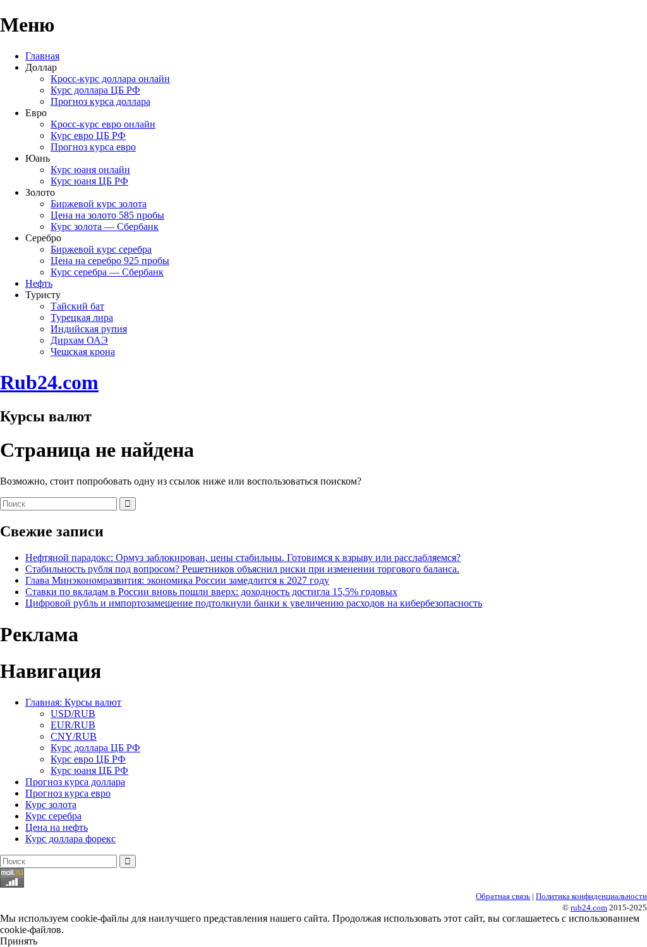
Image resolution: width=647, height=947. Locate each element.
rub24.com (589, 907)
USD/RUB (73, 713)
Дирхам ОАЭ (79, 340)
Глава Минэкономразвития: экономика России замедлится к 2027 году (177, 580)
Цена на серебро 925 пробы (110, 260)
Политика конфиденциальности (591, 896)
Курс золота (50, 804)
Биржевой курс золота (99, 203)
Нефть (38, 283)
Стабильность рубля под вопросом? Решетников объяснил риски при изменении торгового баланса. (242, 569)
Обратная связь (503, 896)
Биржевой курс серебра (101, 249)
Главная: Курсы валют (73, 702)
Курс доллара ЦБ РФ (95, 90)
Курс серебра (53, 816)
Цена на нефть (56, 827)
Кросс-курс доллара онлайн (110, 78)
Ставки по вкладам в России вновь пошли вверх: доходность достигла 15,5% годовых (211, 591)
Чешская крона (83, 351)
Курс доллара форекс (70, 838)
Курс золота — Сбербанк (105, 226)
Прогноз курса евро (93, 147)
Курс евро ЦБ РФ (88, 135)
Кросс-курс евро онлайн (103, 124)
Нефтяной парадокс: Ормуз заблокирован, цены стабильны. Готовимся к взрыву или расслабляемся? (243, 557)
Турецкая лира (82, 317)
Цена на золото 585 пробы (107, 215)
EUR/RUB (73, 725)
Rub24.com (49, 382)
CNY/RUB (74, 736)
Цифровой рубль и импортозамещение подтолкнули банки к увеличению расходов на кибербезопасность (253, 603)
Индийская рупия (89, 328)
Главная (42, 56)
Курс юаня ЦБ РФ (89, 181)
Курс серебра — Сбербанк (107, 272)
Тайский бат (77, 306)
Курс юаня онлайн (90, 169)
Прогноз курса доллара (100, 101)
